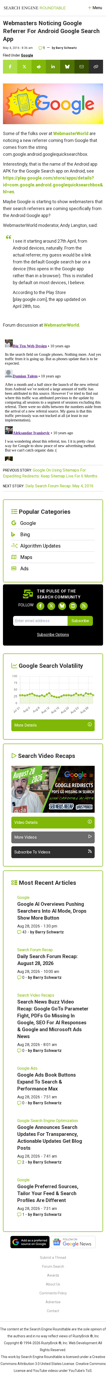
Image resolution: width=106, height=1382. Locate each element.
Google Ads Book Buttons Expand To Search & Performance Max (46, 1082)
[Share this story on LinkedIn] (53, 67)
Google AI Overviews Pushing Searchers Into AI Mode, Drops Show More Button (52, 911)
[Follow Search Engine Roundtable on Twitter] (51, 606)
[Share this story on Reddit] (39, 67)
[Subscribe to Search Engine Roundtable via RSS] (84, 606)
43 (24, 932)
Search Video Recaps (35, 995)
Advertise (53, 1302)
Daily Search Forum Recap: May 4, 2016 (59, 486)
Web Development (83, 1343)
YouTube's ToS (80, 1371)
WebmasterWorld (70, 133)
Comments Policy (53, 1293)
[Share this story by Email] (81, 67)
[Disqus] (53, 399)
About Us (53, 1284)
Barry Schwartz (66, 48)
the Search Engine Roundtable (47, 1329)
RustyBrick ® (51, 1343)
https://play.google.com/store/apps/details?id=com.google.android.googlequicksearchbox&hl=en (53, 184)
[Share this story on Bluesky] (67, 67)
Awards (53, 1275)
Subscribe (80, 620)
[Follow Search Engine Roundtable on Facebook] (40, 606)
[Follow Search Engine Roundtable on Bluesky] (62, 606)
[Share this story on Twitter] (24, 67)
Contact (53, 1311)
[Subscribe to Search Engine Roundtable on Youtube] (73, 606)
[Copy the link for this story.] (96, 67)
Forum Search (53, 1266)
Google (27, 55)
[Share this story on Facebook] (10, 67)
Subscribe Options (53, 634)
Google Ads (27, 1068)
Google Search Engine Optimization (47, 1120)
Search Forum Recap (35, 950)
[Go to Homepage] (35, 8)
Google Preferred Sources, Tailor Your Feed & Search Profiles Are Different (47, 1193)
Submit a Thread (53, 1258)
